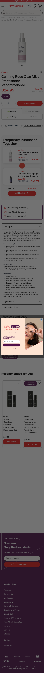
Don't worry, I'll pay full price (11, 348)
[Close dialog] (41, 319)
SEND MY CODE (11, 345)
